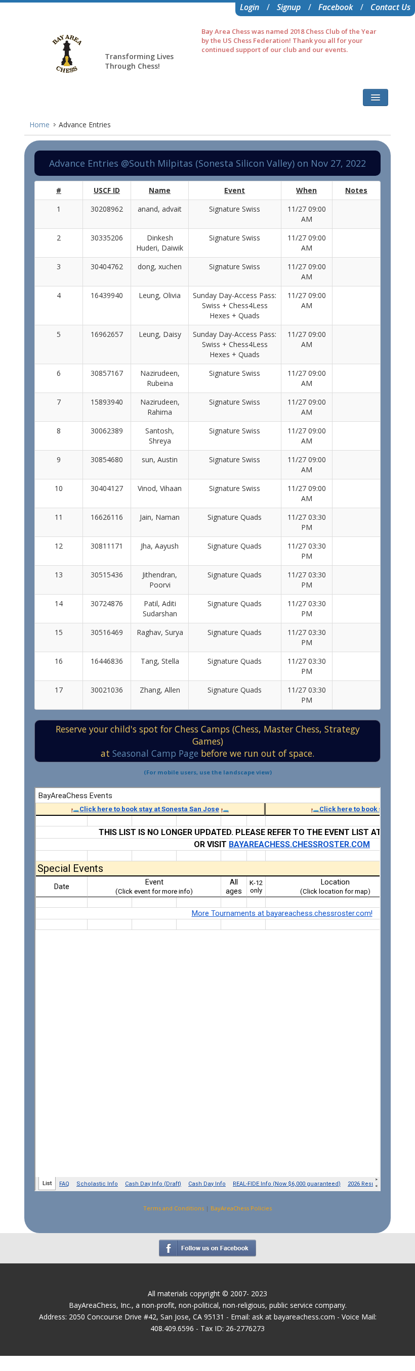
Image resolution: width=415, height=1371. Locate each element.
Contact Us (390, 7)
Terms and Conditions (173, 1208)
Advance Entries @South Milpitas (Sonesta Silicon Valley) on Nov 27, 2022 (207, 163)
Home (39, 124)
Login (249, 7)
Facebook (335, 7)
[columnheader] (58, 190)
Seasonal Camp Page (156, 753)
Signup (289, 7)
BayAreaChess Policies (241, 1208)
